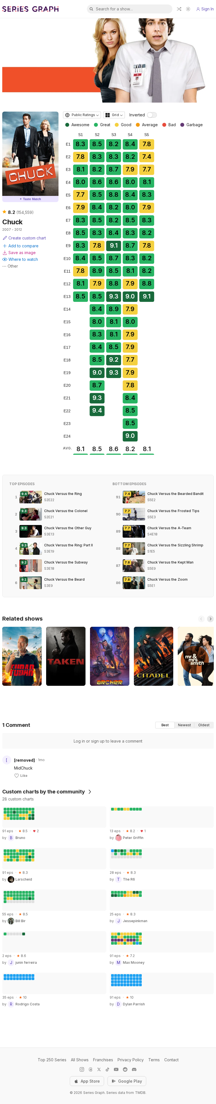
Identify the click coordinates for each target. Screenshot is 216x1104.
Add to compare (23, 245)
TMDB (140, 1093)
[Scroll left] (201, 619)
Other (13, 266)
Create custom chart (27, 238)
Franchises (103, 1059)
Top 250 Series (52, 1059)
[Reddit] (125, 1069)
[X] (99, 1069)
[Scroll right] (210, 619)
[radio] (165, 725)
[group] (184, 725)
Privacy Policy (131, 1059)
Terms (154, 1059)
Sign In (207, 8)
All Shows (80, 1059)
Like (24, 775)
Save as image (22, 252)
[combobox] (82, 115)
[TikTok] (107, 1069)
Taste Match (30, 199)
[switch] (152, 115)
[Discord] (134, 1069)
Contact (171, 1059)
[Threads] (91, 1069)
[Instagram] (82, 1069)
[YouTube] (116, 1069)
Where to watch (23, 259)
